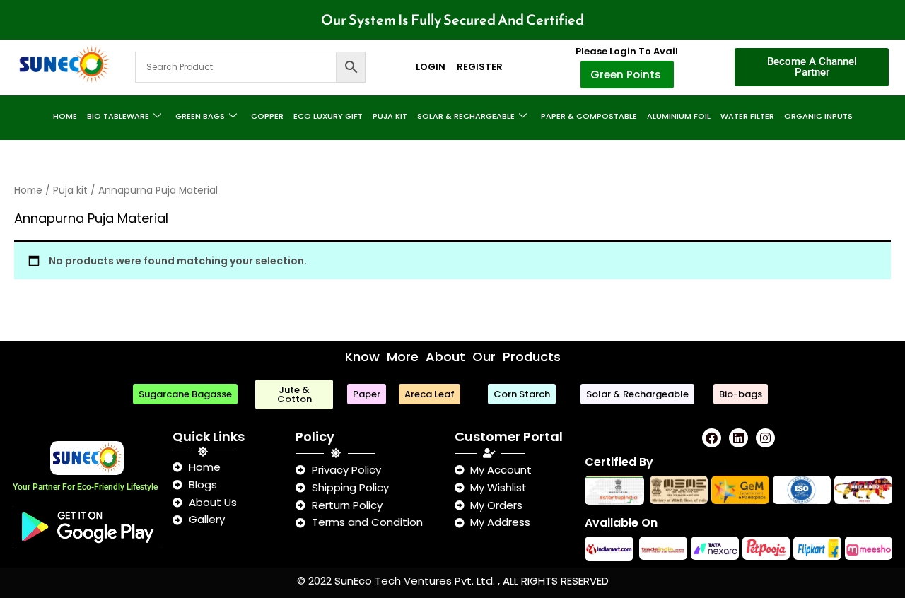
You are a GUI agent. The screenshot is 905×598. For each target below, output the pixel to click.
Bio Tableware (118, 116)
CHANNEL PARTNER (468, 143)
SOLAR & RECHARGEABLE (466, 116)
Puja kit (70, 190)
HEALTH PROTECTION (379, 143)
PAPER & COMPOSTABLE (589, 116)
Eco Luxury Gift (328, 116)
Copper (267, 116)
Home (65, 116)
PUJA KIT (390, 116)
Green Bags (200, 116)
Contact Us (541, 143)
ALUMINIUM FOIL (679, 116)
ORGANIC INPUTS (818, 116)
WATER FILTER (747, 116)
